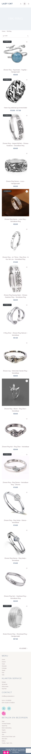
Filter (5, 35)
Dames (4, 661)
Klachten (4, 688)
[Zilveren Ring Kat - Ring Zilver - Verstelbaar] (15, 430)
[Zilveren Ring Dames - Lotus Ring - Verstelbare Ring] (15, 202)
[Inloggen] (20, 3)
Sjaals (3, 670)
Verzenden (4, 684)
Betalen (4, 682)
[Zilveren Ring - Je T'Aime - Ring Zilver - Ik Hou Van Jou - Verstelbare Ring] (15, 240)
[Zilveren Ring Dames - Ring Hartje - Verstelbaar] (15, 541)
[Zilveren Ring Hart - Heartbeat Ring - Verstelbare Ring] (15, 579)
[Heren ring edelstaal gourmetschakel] (15, 91)
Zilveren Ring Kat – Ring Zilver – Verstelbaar (15, 446)
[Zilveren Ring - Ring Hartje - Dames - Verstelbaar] (15, 503)
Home (3, 659)
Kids (3, 672)
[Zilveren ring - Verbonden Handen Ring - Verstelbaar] (15, 354)
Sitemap (14, 750)
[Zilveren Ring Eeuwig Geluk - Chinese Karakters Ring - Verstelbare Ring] (15, 278)
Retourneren (5, 686)
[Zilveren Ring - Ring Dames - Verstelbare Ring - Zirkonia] (15, 466)
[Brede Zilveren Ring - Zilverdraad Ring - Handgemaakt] (15, 617)
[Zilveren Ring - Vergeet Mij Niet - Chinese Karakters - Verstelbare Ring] (15, 127)
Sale (3, 674)
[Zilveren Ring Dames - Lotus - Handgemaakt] (15, 164)
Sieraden (4, 666)
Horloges (4, 668)
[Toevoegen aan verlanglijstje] (27, 42)
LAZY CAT (7, 4)
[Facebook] (9, 708)
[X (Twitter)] (4, 708)
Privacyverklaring (6, 750)
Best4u (17, 752)
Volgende (22, 648)
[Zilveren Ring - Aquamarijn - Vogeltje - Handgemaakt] (15, 53)
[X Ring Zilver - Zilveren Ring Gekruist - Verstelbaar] (15, 316)
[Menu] (28, 3)
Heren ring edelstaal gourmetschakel (15, 107)
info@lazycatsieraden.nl (8, 696)
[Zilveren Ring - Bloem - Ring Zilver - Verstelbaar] (15, 392)
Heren (3, 664)
